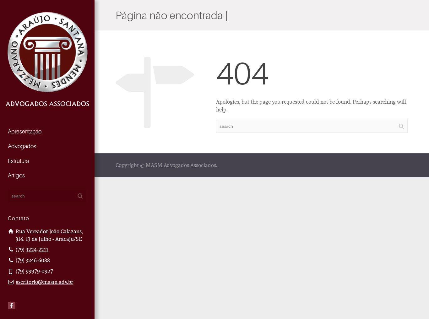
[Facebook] (11, 305)
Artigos (16, 175)
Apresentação (24, 131)
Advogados (22, 146)
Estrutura (18, 161)
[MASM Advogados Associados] (47, 58)
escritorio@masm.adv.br (44, 281)
